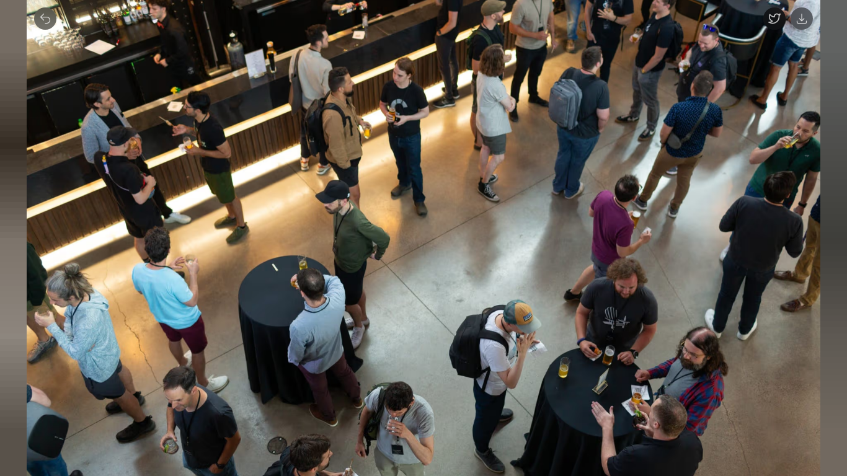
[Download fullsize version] (802, 18)
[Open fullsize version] (774, 18)
